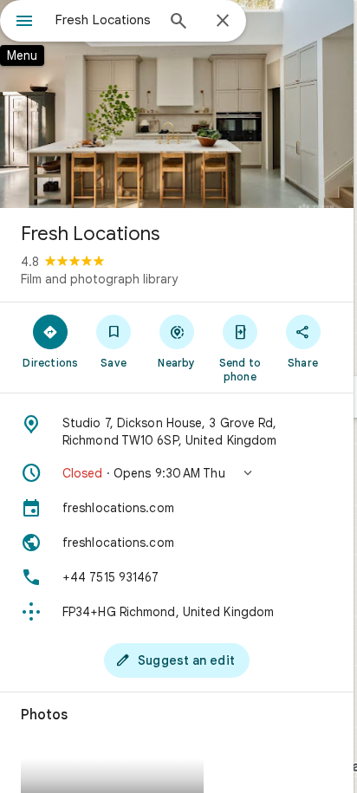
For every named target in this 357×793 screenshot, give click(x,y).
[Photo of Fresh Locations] (177, 104)
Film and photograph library (99, 279)
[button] (177, 473)
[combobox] (104, 20)
